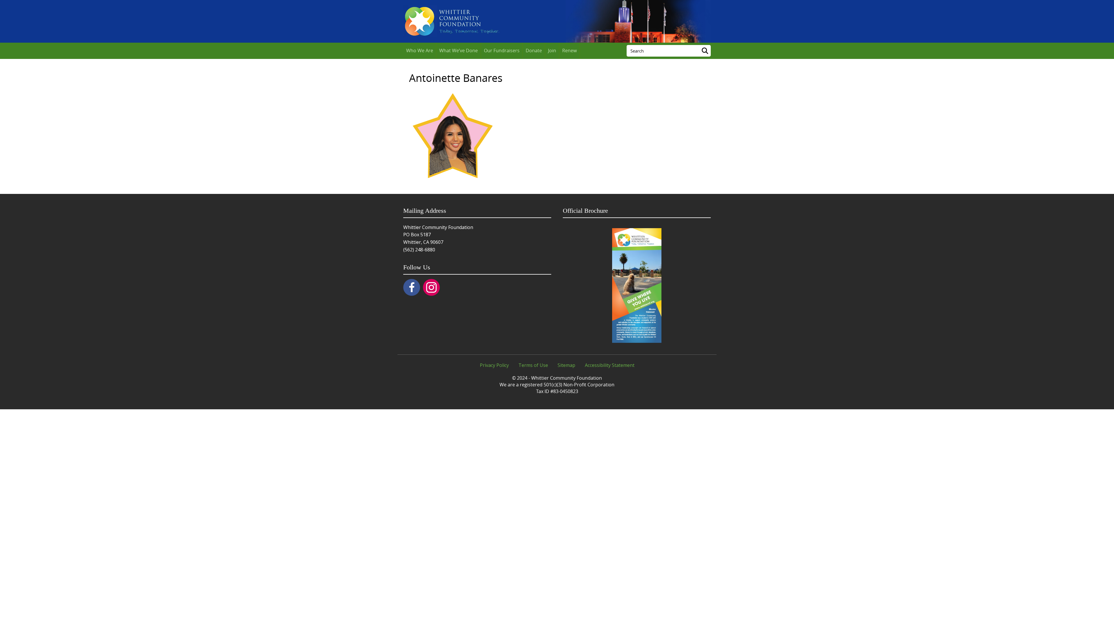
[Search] (705, 51)
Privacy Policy (494, 365)
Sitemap (566, 365)
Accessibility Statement (609, 365)
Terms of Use (533, 365)
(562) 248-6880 (419, 249)
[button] (411, 287)
